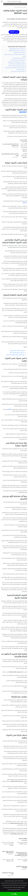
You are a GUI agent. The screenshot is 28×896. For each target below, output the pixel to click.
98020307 (23, 112)
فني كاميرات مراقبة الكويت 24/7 (17, 352)
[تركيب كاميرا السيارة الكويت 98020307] (21, 862)
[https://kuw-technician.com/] (14, 1)
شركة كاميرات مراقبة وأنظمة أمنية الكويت (15, 354)
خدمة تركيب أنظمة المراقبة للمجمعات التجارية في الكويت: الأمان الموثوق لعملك (21, 854)
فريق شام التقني (11, 889)
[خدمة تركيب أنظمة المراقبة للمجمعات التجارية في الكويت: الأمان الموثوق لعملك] (21, 846)
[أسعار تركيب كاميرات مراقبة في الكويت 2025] (7, 846)
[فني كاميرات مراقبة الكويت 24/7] (7, 865)
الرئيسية (24, 7)
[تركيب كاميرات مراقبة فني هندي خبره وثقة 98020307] (23, 147)
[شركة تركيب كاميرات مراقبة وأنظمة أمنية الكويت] (23, 155)
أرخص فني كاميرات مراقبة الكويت (17, 350)
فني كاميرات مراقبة (18, 7)
